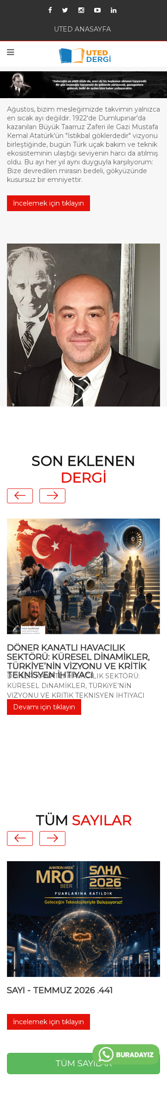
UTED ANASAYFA (82, 31)
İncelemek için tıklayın (48, 235)
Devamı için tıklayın (44, 738)
